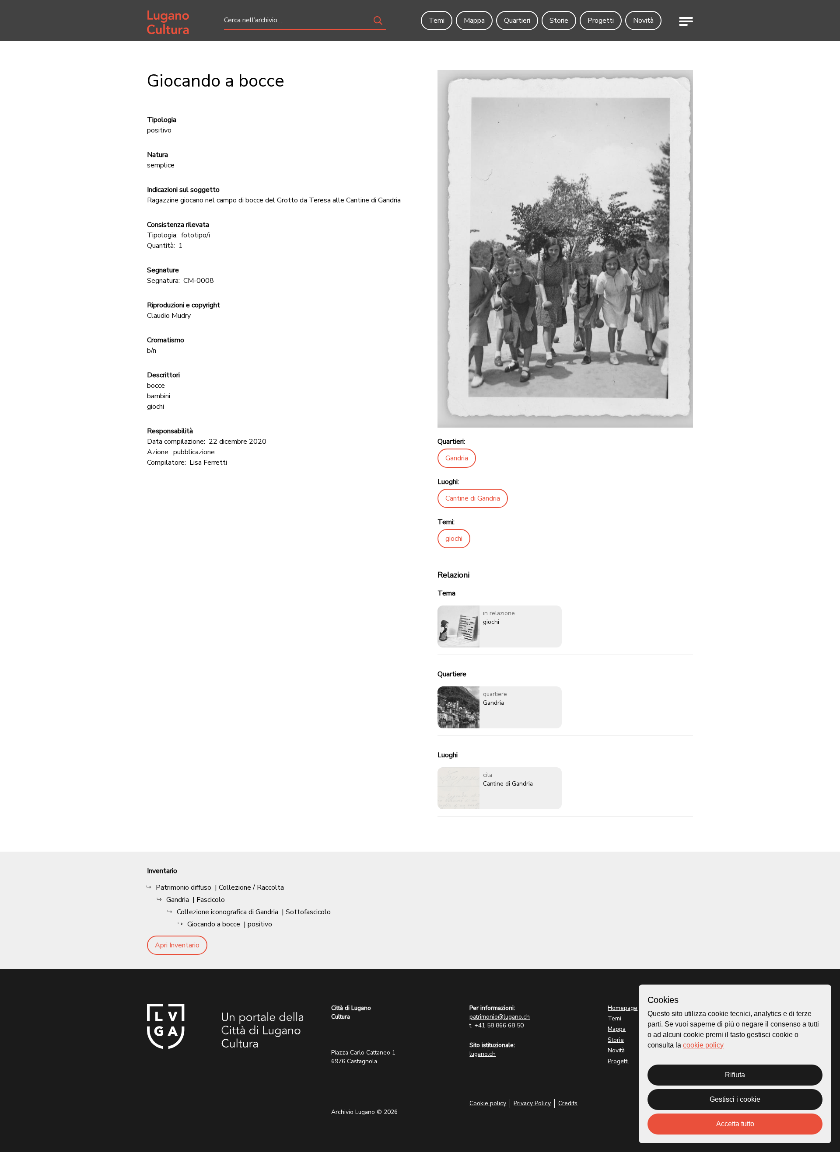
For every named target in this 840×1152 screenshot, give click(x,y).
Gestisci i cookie (735, 1099)
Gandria (456, 458)
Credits (568, 1103)
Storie (616, 1040)
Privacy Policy (532, 1103)
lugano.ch (482, 1054)
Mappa (617, 1029)
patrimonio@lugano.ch (499, 1017)
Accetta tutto (735, 1124)
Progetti (618, 1061)
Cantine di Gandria (472, 498)
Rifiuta (735, 1075)
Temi (614, 1018)
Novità (616, 1050)
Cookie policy (487, 1103)
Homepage (622, 1008)
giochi (453, 538)
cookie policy (703, 1045)
